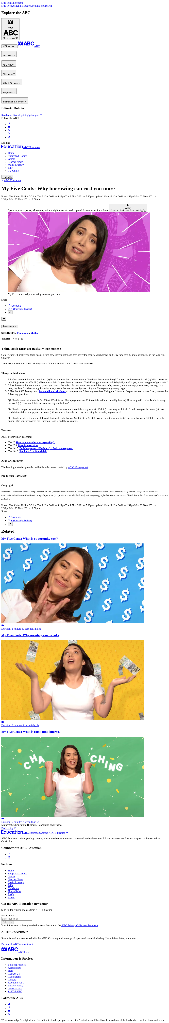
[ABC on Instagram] (9, 130)
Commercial (14, 976)
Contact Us (14, 973)
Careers (12, 979)
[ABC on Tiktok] (9, 137)
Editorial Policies (17, 964)
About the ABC (16, 982)
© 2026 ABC (15, 991)
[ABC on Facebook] (9, 124)
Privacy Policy (15, 985)
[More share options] (10, 312)
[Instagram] (9, 857)
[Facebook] (9, 854)
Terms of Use (15, 988)
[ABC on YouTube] (9, 127)
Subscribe (7, 922)
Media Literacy (16, 164)
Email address (8, 915)
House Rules (14, 891)
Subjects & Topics (17, 156)
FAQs (11, 894)
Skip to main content (12, 2)
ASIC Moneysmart (78, 467)
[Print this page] (3, 319)
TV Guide (13, 170)
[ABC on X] (9, 133)
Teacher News (15, 161)
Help (10, 970)
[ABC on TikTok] (9, 1004)
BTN (10, 167)
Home (11, 153)
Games (11, 158)
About (11, 897)
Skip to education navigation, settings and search (26, 5)
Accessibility (14, 967)
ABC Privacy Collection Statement (79, 925)
